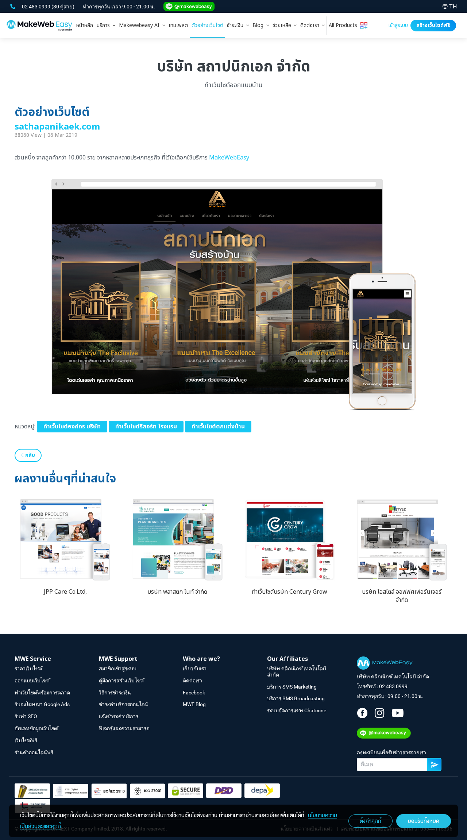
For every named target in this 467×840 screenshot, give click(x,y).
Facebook (194, 692)
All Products (344, 25)
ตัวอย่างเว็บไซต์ (207, 25)
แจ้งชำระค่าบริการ (118, 716)
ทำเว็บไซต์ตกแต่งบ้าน (218, 426)
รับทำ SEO (26, 716)
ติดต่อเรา (311, 25)
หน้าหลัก (84, 25)
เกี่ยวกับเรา (195, 668)
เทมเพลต (178, 25)
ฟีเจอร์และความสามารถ (124, 728)
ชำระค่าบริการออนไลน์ (123, 704)
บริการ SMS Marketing (292, 687)
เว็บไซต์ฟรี (26, 740)
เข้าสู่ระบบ (398, 25)
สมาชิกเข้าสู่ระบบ (117, 668)
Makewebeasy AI (140, 25)
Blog (259, 25)
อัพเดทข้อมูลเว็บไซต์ (36, 728)
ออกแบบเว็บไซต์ (32, 680)
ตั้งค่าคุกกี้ (370, 821)
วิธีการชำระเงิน (115, 692)
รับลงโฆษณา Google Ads (42, 704)
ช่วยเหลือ (283, 25)
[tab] (106, 25)
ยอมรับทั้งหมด (423, 821)
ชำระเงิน (236, 25)
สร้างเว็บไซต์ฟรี (433, 25)
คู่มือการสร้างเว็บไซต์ (121, 680)
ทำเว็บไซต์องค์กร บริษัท (72, 426)
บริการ (105, 25)
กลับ (29, 455)
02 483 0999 (36, 6)
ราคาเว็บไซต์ (28, 668)
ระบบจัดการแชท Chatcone (296, 710)
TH (453, 6)
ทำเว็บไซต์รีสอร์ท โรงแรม (146, 426)
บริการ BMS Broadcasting (296, 698)
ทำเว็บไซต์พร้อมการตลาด (42, 692)
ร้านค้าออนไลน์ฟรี (34, 752)
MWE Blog (194, 704)
